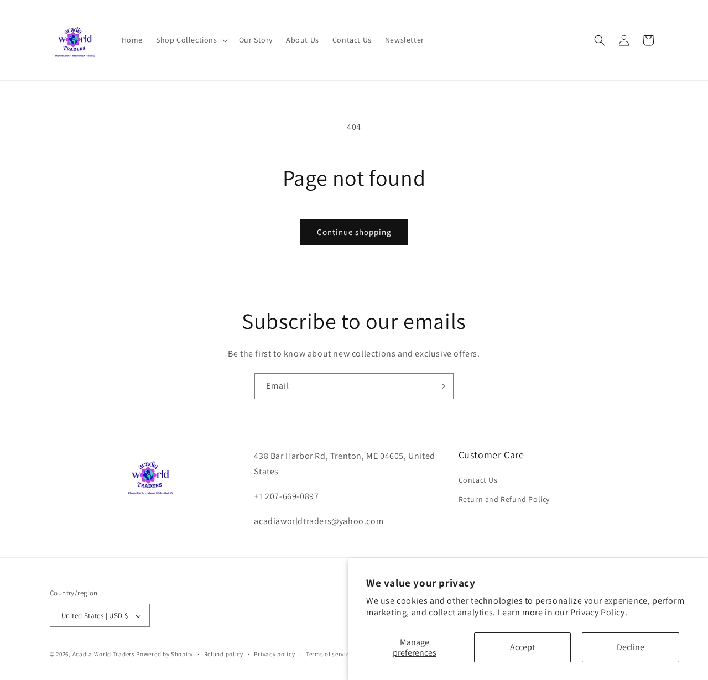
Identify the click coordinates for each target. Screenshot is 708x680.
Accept (522, 647)
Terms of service (329, 654)
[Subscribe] (441, 386)
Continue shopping (354, 232)
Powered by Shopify (164, 654)
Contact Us (478, 480)
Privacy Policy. (598, 612)
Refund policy (223, 654)
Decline (630, 647)
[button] (190, 39)
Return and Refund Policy (504, 500)
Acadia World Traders (103, 654)
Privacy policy (274, 654)
